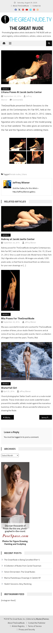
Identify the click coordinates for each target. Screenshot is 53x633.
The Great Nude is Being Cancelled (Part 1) (22, 559)
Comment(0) (17, 99)
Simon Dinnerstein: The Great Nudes (19, 571)
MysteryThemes (42, 619)
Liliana (24, 174)
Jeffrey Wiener (21, 182)
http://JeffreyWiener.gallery (24, 191)
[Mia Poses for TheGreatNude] (26, 290)
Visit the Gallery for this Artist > (25, 188)
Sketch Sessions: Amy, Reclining (17, 583)
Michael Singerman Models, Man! (9, 417)
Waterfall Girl (9, 388)
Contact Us (37, 5)
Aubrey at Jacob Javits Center (18, 239)
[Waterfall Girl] (26, 361)
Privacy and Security (27, 629)
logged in (18, 437)
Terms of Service (35, 626)
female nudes (15, 174)
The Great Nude (26, 28)
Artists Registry (18, 626)
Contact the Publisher (36, 622)
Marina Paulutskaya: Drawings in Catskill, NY (22, 577)
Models (6, 88)
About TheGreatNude (21, 5)
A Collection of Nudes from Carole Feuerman (22, 565)
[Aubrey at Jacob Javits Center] (26, 219)
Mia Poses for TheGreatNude (17, 318)
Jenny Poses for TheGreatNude (47, 417)
